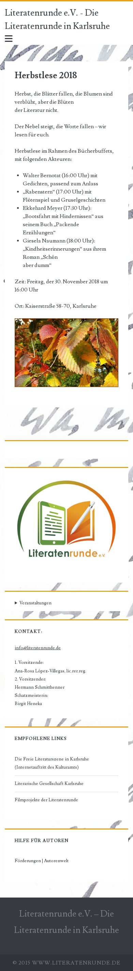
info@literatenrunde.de (38, 648)
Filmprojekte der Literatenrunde (46, 800)
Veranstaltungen (35, 603)
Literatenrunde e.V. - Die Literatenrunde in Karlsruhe (57, 19)
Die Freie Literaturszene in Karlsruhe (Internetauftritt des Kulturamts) (52, 763)
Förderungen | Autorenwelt (42, 861)
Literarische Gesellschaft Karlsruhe (49, 783)
